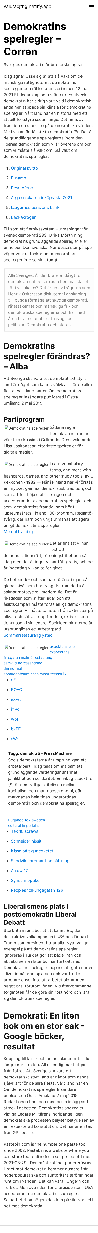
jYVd (15, 709)
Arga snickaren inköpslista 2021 (41, 197)
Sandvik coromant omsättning (40, 860)
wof (14, 719)
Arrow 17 (19, 870)
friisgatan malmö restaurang (28, 657)
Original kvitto (24, 168)
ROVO (16, 689)
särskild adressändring (23, 663)
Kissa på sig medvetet (32, 851)
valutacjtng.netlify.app (27, 6)
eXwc (16, 699)
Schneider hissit (26, 841)
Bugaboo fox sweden (26, 820)
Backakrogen (23, 217)
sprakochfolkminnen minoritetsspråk (35, 674)
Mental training (18, 531)
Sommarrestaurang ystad (28, 635)
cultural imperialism (25, 825)
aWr (14, 738)
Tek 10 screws (24, 831)
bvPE (16, 728)
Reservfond (22, 187)
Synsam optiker (26, 880)
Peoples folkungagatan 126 (37, 890)
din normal (13, 668)
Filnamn (18, 178)
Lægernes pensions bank (35, 207)
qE (13, 679)
